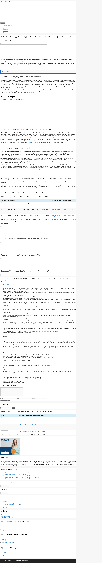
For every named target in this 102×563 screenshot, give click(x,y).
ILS (2, 524)
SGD (3, 526)
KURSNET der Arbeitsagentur (7, 517)
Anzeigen (7, 71)
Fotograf (3, 541)
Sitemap (5, 507)
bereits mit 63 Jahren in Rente (16, 181)
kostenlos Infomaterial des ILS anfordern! (62, 203)
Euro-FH (3, 529)
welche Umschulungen (34, 142)
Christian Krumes (6, 284)
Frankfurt (4, 557)
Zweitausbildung (6, 29)
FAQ (4, 26)
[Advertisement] (38, 13)
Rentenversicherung (5, 516)
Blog (4, 32)
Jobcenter (2, 514)
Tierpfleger (4, 539)
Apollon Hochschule (6, 530)
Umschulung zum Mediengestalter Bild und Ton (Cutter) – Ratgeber (18, 478)
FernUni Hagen (5, 527)
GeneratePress (24, 560)
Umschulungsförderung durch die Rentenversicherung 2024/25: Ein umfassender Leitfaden (24, 477)
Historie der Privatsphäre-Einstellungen (12, 504)
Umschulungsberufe (7, 25)
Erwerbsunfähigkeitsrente (56, 155)
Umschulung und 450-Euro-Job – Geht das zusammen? (15, 474)
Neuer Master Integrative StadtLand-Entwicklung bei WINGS (16, 475)
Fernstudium (5, 31)
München (4, 554)
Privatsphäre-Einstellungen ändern (11, 503)
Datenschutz (6, 501)
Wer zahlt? (5, 28)
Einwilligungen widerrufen (9, 506)
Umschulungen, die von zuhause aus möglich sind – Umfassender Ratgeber (20, 472)
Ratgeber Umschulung (5, 1)
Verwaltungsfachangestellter (8, 542)
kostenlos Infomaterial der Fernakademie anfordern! (33, 431)
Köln (3, 555)
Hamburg (4, 552)
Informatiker (4, 544)
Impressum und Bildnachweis (9, 500)
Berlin (2, 551)
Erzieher (3, 538)
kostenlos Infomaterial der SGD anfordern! (63, 209)
